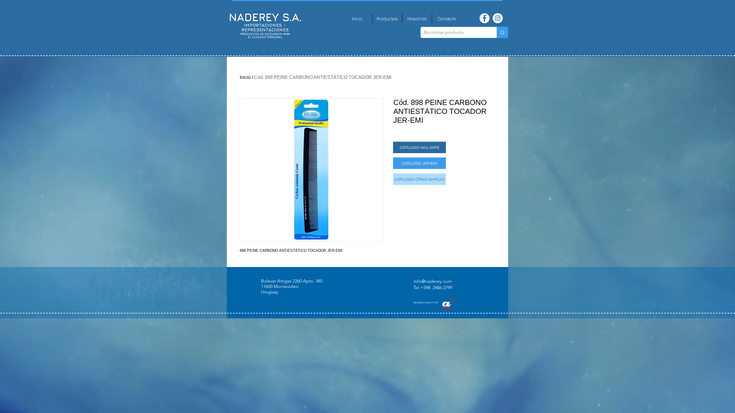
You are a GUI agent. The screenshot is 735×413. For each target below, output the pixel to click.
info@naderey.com (432, 281)
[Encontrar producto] (502, 32)
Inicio (245, 77)
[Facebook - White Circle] (484, 18)
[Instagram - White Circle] (498, 18)
